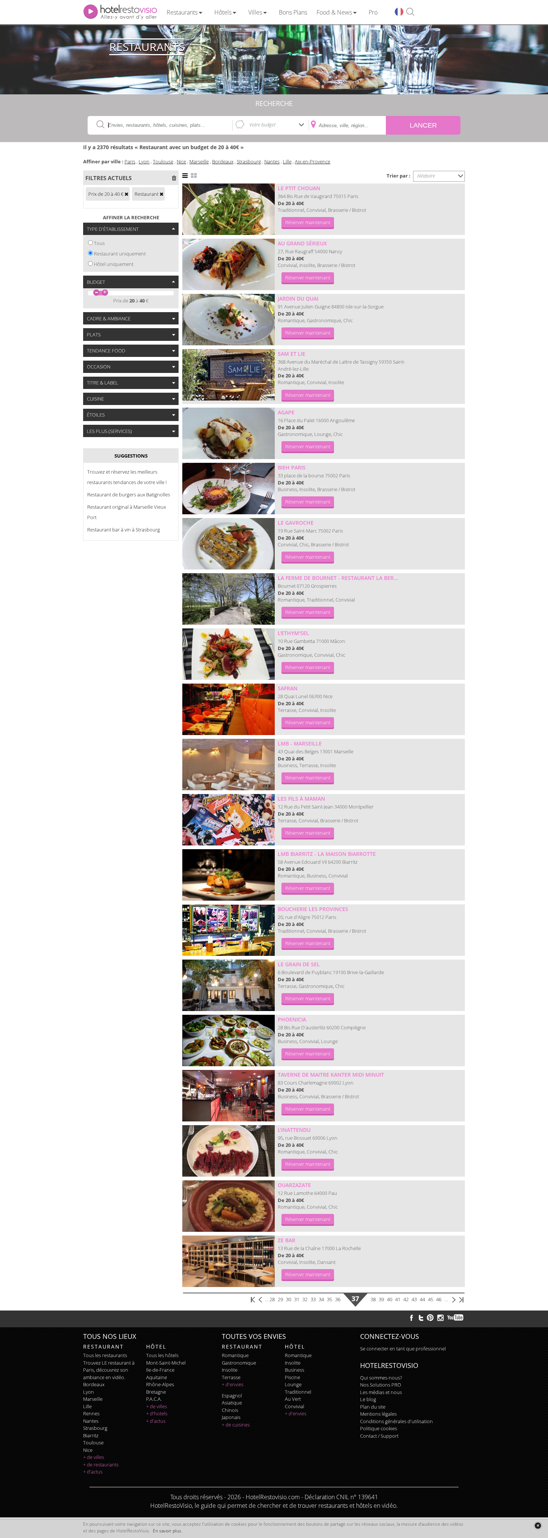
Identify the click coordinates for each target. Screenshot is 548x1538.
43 (414, 1299)
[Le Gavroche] (228, 543)
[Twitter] (421, 1317)
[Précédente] (261, 1299)
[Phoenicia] (228, 1040)
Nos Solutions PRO (380, 1384)
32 (305, 1299)
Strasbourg (249, 161)
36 (337, 1299)
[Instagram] (440, 1318)
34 (321, 1299)
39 (381, 1299)
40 (389, 1299)
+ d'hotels (156, 1413)
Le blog (368, 1399)
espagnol (232, 1395)
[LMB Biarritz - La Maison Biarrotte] (228, 875)
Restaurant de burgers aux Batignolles (128, 494)
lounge (293, 1384)
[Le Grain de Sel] (228, 985)
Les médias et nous (381, 1392)
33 (313, 1299)
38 (373, 1299)
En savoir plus (167, 1531)
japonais (231, 1417)
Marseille (199, 161)
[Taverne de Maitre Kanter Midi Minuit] (228, 1095)
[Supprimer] (126, 194)
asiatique (232, 1402)
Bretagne (156, 1391)
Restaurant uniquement (120, 253)
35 (329, 1299)
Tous (99, 243)
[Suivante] (454, 1299)
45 (430, 1299)
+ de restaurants (101, 1464)
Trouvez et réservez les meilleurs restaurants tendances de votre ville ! (127, 477)
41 (397, 1299)
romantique (235, 1355)
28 (272, 1299)
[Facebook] (411, 1317)
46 (438, 1299)
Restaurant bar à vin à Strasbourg (123, 529)
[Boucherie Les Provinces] (228, 930)
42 (406, 1299)
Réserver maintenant (307, 222)
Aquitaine (156, 1377)
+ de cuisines (236, 1424)
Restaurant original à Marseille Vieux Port (126, 512)
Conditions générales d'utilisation (396, 1421)
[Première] (253, 1299)
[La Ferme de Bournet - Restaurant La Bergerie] (228, 599)
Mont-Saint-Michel (166, 1362)
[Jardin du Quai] (228, 319)
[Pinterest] (430, 1317)
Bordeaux (222, 161)
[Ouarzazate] (228, 1206)
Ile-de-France (160, 1369)
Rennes (91, 1413)
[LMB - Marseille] (228, 764)
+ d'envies (232, 1384)
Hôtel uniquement (113, 264)
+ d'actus (93, 1471)
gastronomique (239, 1362)
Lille (287, 161)
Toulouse (163, 161)
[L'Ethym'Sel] (228, 654)
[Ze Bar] (228, 1261)
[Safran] (228, 709)
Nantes (272, 161)
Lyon (144, 161)
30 (288, 1299)
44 (422, 1299)
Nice (181, 161)
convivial (294, 1406)
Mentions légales (378, 1413)
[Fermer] (537, 1525)
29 (280, 1299)
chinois (230, 1410)
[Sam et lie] (228, 375)
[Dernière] (461, 1299)
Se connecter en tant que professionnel (403, 1348)
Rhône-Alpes (160, 1384)
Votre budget (262, 124)
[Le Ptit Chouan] (228, 209)
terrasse (231, 1377)
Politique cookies (378, 1428)
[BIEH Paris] (228, 488)
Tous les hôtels (162, 1355)
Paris (130, 161)
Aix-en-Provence (312, 161)
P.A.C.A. (154, 1399)
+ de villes (93, 1457)
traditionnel (298, 1391)
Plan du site (372, 1406)
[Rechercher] (410, 12)
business (294, 1369)
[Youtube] (456, 1317)
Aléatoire (426, 175)
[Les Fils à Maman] (228, 819)
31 (296, 1299)
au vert (293, 1399)
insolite (229, 1369)
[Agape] (228, 433)
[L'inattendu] (228, 1151)
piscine (292, 1377)
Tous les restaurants (105, 1355)
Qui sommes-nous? (381, 1377)
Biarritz (90, 1435)
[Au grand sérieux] (228, 264)
